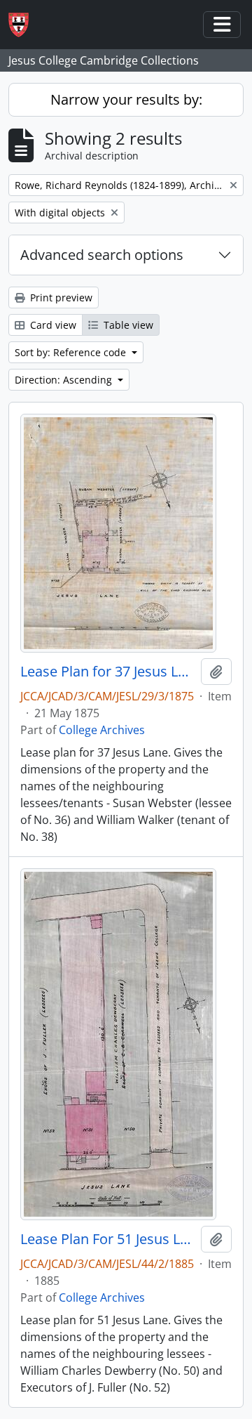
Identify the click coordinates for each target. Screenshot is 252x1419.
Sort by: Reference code (72, 352)
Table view (127, 325)
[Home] (24, 25)
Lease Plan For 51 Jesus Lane (107, 1239)
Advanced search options (101, 254)
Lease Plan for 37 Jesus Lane (107, 671)
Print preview (59, 297)
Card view (51, 325)
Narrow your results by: (126, 99)
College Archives (102, 730)
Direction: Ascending (65, 379)
